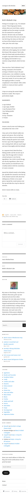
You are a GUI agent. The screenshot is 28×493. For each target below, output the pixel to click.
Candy (5, 379)
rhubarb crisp (15, 216)
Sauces (6, 403)
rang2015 (7, 215)
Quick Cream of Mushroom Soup (13, 337)
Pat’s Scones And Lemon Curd (12, 355)
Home (4, 481)
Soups (5, 408)
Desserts (19, 215)
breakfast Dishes (8, 377)
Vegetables (7, 412)
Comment (20, 244)
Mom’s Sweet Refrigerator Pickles (13, 359)
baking (3, 216)
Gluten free (7, 390)
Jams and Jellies (8, 392)
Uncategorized (8, 410)
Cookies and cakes (9, 381)
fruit (10, 216)
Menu (23, 5)
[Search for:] (12, 325)
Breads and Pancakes (10, 375)
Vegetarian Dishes (9, 414)
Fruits (5, 388)
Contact (4, 485)
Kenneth (6, 426)
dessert (7, 216)
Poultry (6, 399)
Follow (6, 473)
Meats (5, 397)
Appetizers (7, 373)
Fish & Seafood (8, 386)
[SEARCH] (24, 325)
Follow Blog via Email (7, 454)
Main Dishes (7, 395)
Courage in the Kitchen (8, 6)
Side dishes (7, 405)
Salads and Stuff (8, 401)
